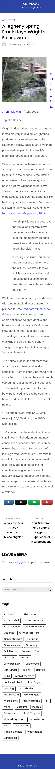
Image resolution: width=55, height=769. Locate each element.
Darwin (26, 651)
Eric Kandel (10, 670)
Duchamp (9, 657)
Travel (11, 20)
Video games (34, 731)
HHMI (7, 676)
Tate (6, 725)
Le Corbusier (26, 688)
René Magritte (31, 713)
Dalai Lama (10, 651)
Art (4, 20)
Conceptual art (13, 639)
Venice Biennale (13, 731)
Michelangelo (31, 694)
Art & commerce (33, 620)
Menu (6, 3)
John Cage (34, 682)
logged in (22, 562)
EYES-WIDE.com (31, 4)
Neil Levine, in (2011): (23, 213)
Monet (7, 707)
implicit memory (24, 676)
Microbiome (11, 701)
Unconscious (21, 725)
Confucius (32, 639)
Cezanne (9, 633)
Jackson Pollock (13, 682)
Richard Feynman (14, 719)
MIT (47, 701)
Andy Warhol (11, 620)
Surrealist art (36, 719)
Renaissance (11, 713)
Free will (26, 670)
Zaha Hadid (10, 738)
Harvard (40, 670)
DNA (37, 651)
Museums (21, 707)
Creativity (31, 645)
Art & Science (12, 626)
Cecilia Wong (14, 44)
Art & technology (34, 626)
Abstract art (11, 614)
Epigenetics (32, 663)
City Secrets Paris (29, 633)
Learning (9, 688)
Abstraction (30, 614)
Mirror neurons (31, 701)
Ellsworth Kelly (12, 663)
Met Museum (11, 694)
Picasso (36, 707)
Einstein (24, 657)
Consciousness (12, 645)
